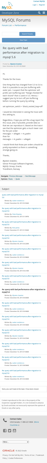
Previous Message (15, 176)
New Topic (23, 40)
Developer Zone (10, 12)
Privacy (5, 455)
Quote (18, 179)
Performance (20, 25)
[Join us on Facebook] (5, 431)
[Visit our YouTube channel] (14, 431)
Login (35, 5)
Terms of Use (29, 455)
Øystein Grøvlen (17, 241)
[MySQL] (7, 5)
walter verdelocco (18, 201)
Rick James (15, 228)
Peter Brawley (17, 214)
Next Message (30, 176)
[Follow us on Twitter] (9, 431)
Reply (10, 179)
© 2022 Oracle (21, 451)
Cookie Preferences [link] (15, 458)
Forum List (7, 25)
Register (42, 5)
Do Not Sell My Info (16, 455)
